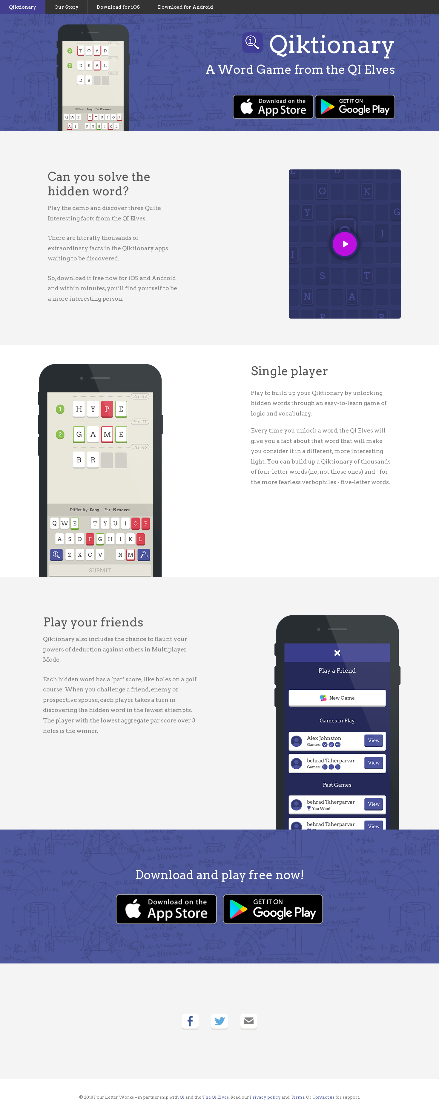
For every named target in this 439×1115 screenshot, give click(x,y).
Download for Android (185, 7)
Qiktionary (22, 7)
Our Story (66, 7)
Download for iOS (118, 7)
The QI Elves (215, 1097)
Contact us (323, 1097)
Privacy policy (265, 1097)
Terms (297, 1097)
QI (182, 1097)
